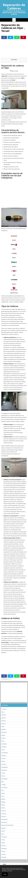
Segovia (3, 828)
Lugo (2, 796)
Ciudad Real (4, 752)
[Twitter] (10, 37)
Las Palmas (4, 787)
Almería (3, 720)
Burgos (3, 735)
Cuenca (3, 758)
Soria (2, 834)
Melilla (3, 805)
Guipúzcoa (4, 770)
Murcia (3, 808)
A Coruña (3, 709)
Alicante (3, 718)
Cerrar (5, 874)
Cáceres (3, 738)
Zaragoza (3, 857)
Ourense (3, 813)
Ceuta (3, 749)
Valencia (3, 845)
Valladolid (3, 848)
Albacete (3, 715)
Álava (2, 712)
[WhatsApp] (17, 37)
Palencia (3, 816)
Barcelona (4, 732)
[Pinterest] (23, 37)
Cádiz (2, 741)
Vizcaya (3, 851)
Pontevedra (4, 819)
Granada (3, 764)
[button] (14, 20)
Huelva (3, 773)
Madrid (3, 799)
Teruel (10, 679)
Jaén (2, 781)
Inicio (4, 864)
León (2, 790)
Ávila (2, 726)
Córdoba (3, 755)
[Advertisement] (14, 49)
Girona (3, 761)
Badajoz (3, 729)
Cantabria (4, 744)
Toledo (3, 842)
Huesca (3, 776)
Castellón (3, 747)
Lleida (2, 793)
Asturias (3, 723)
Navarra (3, 810)
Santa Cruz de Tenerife (7, 825)
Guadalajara (4, 767)
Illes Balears (4, 779)
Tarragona (4, 837)
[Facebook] (4, 37)
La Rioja (3, 784)
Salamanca (4, 822)
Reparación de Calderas (14, 6)
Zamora (3, 854)
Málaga (3, 802)
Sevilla (3, 831)
